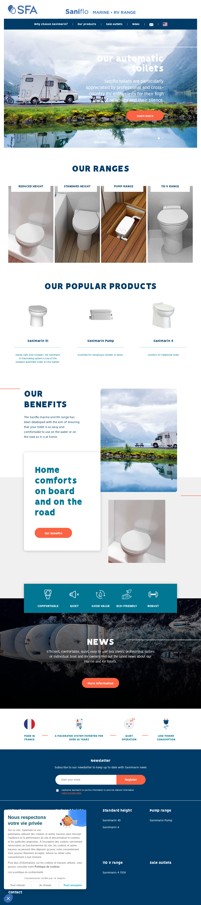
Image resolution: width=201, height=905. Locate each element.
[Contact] (151, 24)
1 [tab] (159, 138)
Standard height (117, 810)
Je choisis (45, 885)
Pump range (160, 810)
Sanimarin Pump (161, 820)
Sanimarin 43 (111, 820)
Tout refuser (17, 885)
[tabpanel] (100, 89)
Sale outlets (114, 24)
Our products (87, 24)
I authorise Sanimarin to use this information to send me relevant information (97, 791)
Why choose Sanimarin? (51, 24)
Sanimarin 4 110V (114, 872)
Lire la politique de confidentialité (25, 872)
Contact (15, 892)
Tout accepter (72, 885)
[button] (8, 898)
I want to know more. (71, 793)
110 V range (112, 863)
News (136, 24)
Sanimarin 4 (110, 827)
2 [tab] (162, 138)
